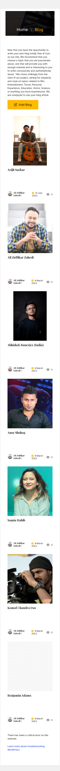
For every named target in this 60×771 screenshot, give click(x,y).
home (22, 29)
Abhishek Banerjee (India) (26, 345)
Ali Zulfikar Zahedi (21, 257)
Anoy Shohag (17, 433)
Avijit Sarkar (16, 170)
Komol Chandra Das (22, 608)
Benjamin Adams (19, 695)
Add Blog (25, 104)
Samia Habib (16, 520)
